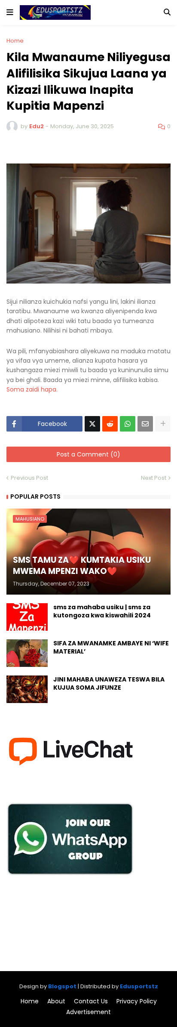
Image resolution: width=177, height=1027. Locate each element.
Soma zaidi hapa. (32, 389)
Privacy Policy (136, 1001)
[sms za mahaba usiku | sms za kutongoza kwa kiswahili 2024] (27, 617)
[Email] (145, 424)
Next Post (153, 478)
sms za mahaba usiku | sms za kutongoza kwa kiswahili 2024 (102, 611)
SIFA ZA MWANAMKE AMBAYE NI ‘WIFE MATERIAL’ (111, 647)
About (56, 1001)
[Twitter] (92, 424)
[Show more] (163, 424)
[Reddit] (110, 424)
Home (15, 41)
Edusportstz (139, 986)
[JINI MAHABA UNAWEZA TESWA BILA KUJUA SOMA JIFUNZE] (27, 689)
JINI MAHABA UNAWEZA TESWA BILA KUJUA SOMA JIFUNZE (109, 683)
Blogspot (62, 986)
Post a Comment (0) (88, 454)
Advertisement (88, 1012)
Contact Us (91, 1001)
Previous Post (29, 478)
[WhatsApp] (127, 424)
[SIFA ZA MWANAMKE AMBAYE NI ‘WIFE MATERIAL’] (27, 653)
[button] (10, 12)
